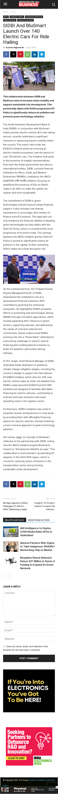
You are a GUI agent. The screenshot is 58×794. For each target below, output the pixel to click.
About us (43, 780)
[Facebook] (6, 54)
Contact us (34, 780)
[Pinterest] (20, 54)
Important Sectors (17, 17)
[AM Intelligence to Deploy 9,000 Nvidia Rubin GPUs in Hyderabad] (11, 531)
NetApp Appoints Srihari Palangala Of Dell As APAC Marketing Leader (15, 506)
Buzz (13, 12)
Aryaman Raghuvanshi (15, 47)
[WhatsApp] (27, 54)
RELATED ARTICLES (14, 520)
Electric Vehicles (9, 20)
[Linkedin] (35, 54)
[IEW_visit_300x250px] (29, 764)
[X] (13, 54)
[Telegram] (42, 54)
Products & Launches (25, 20)
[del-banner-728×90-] (29, 792)
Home (6, 12)
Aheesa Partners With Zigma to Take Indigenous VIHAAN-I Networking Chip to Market (37, 546)
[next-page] (10, 576)
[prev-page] (5, 576)
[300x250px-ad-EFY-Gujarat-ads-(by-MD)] (29, 711)
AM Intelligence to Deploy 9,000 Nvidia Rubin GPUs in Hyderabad (36, 532)
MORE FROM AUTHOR (38, 520)
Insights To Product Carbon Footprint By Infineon (44, 506)
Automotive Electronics (34, 17)
